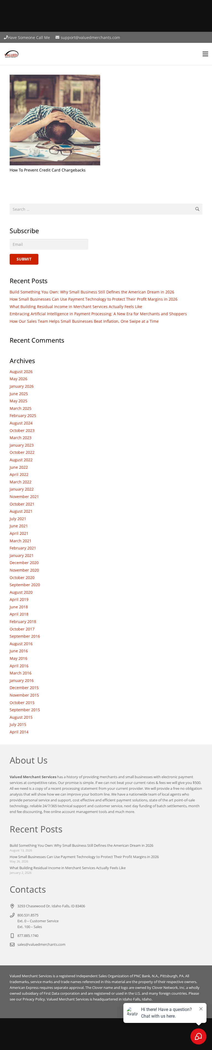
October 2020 (22, 577)
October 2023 (22, 430)
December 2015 (24, 687)
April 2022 (19, 474)
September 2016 (25, 636)
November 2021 (24, 496)
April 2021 (19, 533)
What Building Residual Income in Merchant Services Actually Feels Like (76, 306)
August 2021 (21, 511)
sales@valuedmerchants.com (41, 944)
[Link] (11, 54)
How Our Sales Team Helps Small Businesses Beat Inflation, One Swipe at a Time (84, 321)
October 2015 (22, 702)
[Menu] (205, 54)
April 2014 (19, 731)
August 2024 (21, 423)
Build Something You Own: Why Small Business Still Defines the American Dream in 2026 (92, 292)
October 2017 (22, 629)
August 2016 (21, 643)
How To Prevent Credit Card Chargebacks (48, 170)
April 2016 (19, 665)
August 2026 (21, 371)
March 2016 (20, 673)
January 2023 (22, 445)
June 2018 (19, 606)
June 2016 (19, 650)
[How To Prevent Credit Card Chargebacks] (55, 77)
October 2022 (22, 452)
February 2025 (23, 415)
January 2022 (22, 489)
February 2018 (23, 621)
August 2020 (21, 592)
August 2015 (21, 717)
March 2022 (20, 481)
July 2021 (18, 518)
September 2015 (25, 709)
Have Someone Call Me (29, 37)
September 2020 (25, 584)
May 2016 (18, 658)
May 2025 (18, 400)
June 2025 (19, 393)
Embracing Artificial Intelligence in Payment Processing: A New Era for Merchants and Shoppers (98, 313)
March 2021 (20, 540)
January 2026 (22, 386)
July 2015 (18, 724)
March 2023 (20, 437)
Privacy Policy (34, 999)
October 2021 (22, 504)
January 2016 (22, 680)
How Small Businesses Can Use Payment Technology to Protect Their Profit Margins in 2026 (93, 299)
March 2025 (20, 408)
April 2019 (19, 599)
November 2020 (24, 570)
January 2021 (22, 555)
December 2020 (24, 562)
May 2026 (18, 378)
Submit (24, 259)
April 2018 (19, 614)
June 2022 (19, 467)
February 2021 (23, 548)
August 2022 (21, 459)
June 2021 (19, 525)
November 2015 (24, 695)
